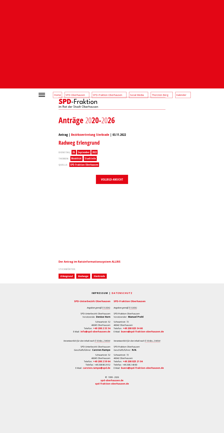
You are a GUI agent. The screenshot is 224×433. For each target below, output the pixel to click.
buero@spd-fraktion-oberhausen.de (142, 331)
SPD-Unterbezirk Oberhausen (92, 301)
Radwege (83, 276)
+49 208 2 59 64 (101, 361)
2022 (94, 152)
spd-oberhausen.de (112, 380)
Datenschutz (122, 293)
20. (73, 152)
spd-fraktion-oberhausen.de (112, 383)
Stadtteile (90, 158)
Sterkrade (99, 276)
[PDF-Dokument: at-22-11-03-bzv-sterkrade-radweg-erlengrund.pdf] (112, 221)
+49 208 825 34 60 (133, 328)
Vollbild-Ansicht (112, 179)
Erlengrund (66, 276)
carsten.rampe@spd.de (96, 367)
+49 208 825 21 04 (133, 361)
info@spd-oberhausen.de (95, 331)
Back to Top (219, 428)
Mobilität (76, 158)
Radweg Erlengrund (79, 142)
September (84, 152)
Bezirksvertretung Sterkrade (90, 134)
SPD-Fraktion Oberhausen (84, 164)
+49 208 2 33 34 (101, 328)
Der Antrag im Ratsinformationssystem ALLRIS (90, 261)
